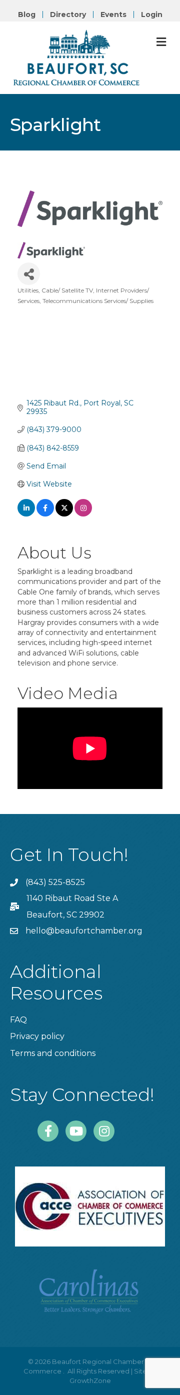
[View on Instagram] (83, 514)
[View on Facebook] (45, 514)
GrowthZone (90, 1380)
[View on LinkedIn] (26, 514)
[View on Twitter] (64, 514)
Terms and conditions (53, 1053)
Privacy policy (37, 1036)
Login (151, 14)
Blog (27, 14)
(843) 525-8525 (55, 882)
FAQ (18, 1019)
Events (113, 14)
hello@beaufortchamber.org (84, 931)
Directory (68, 14)
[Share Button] (29, 273)
